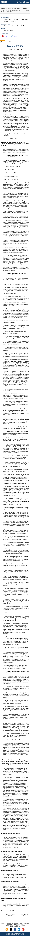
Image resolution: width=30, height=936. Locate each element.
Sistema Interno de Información (12, 925)
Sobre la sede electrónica (12, 923)
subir (26, 918)
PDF (6, 36)
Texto (2, 42)
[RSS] (7, 930)
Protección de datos (18, 924)
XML (15, 36)
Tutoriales (22, 925)
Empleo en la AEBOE (15, 926)
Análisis (9, 42)
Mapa (21, 923)
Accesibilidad (10, 924)
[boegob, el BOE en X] (11, 930)
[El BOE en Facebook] (15, 930)
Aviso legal (26, 923)
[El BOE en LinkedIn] (19, 930)
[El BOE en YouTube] (23, 930)
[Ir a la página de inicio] (4, 3)
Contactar (3, 923)
